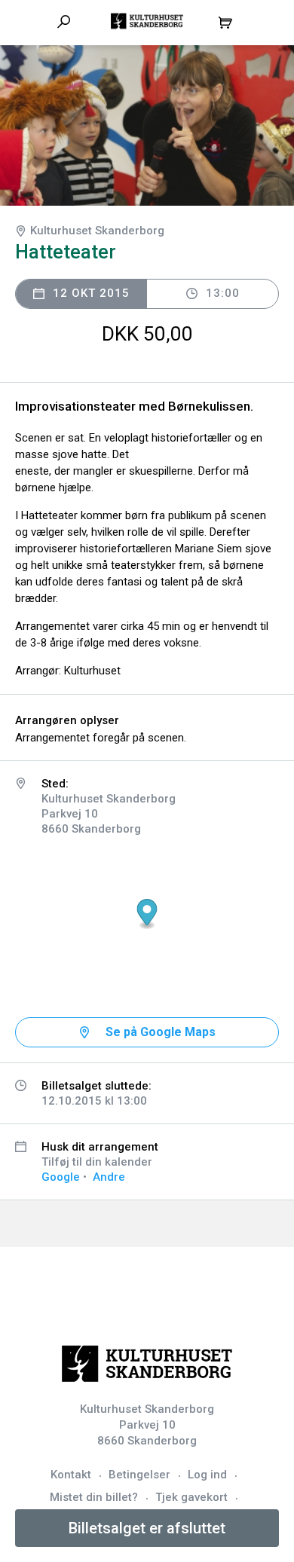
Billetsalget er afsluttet (147, 1528)
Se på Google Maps (161, 1032)
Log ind (207, 1474)
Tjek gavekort (191, 1497)
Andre (109, 1177)
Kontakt (71, 1474)
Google (60, 1177)
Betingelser (139, 1474)
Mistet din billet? (94, 1497)
